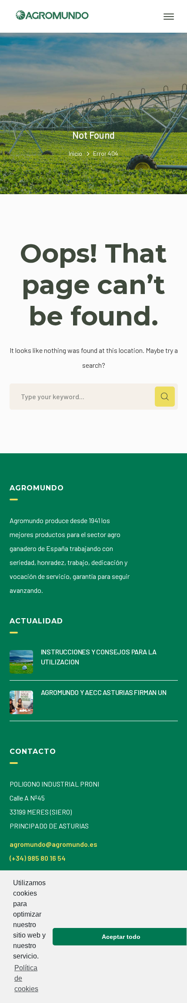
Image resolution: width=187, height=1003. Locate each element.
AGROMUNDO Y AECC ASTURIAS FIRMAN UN (104, 692)
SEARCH (165, 397)
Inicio (75, 153)
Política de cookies (26, 978)
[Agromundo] (52, 22)
